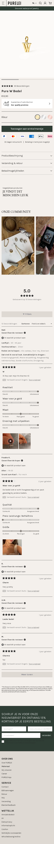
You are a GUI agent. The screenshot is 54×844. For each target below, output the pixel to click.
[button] (15, 85)
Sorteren (25, 324)
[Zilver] (43, 117)
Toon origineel (34, 380)
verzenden (46, 735)
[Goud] (37, 117)
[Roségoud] (50, 117)
